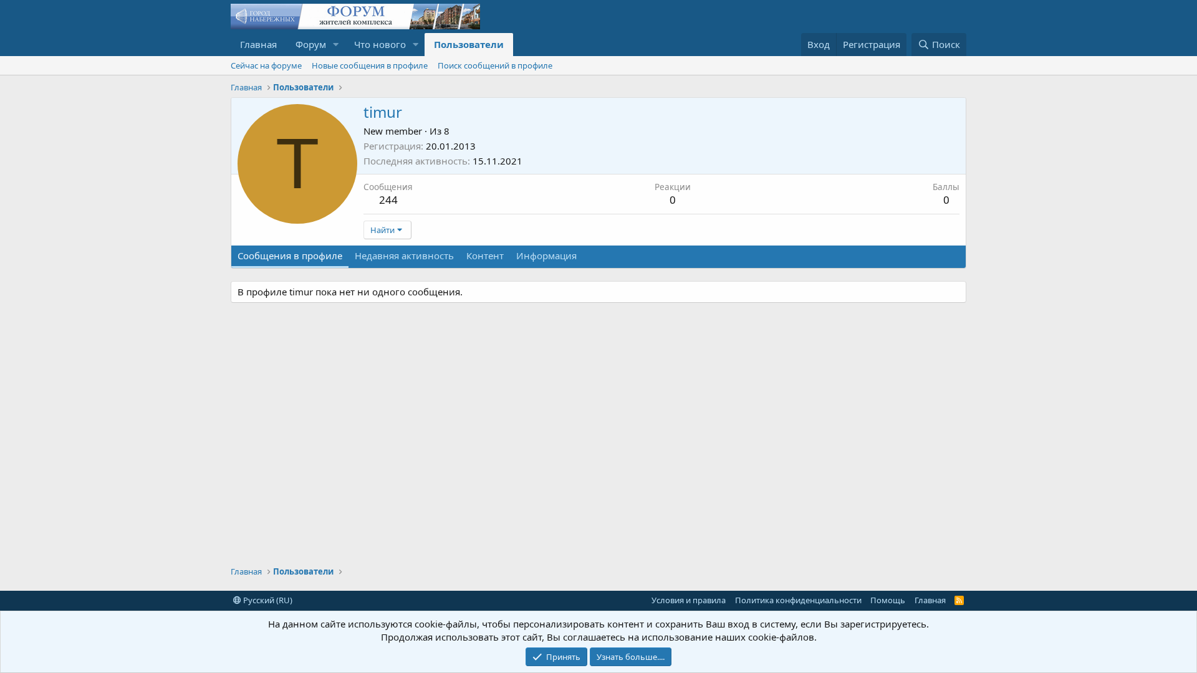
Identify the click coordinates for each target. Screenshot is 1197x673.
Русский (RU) (266, 600)
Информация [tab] (546, 255)
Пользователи (469, 44)
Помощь (887, 600)
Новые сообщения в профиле (370, 65)
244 (388, 200)
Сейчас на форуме (266, 65)
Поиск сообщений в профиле (495, 65)
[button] (336, 44)
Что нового (380, 44)
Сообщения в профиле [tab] (290, 255)
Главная (258, 44)
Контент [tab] (485, 255)
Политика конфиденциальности (798, 600)
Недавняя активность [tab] (404, 255)
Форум (311, 44)
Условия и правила (688, 600)
